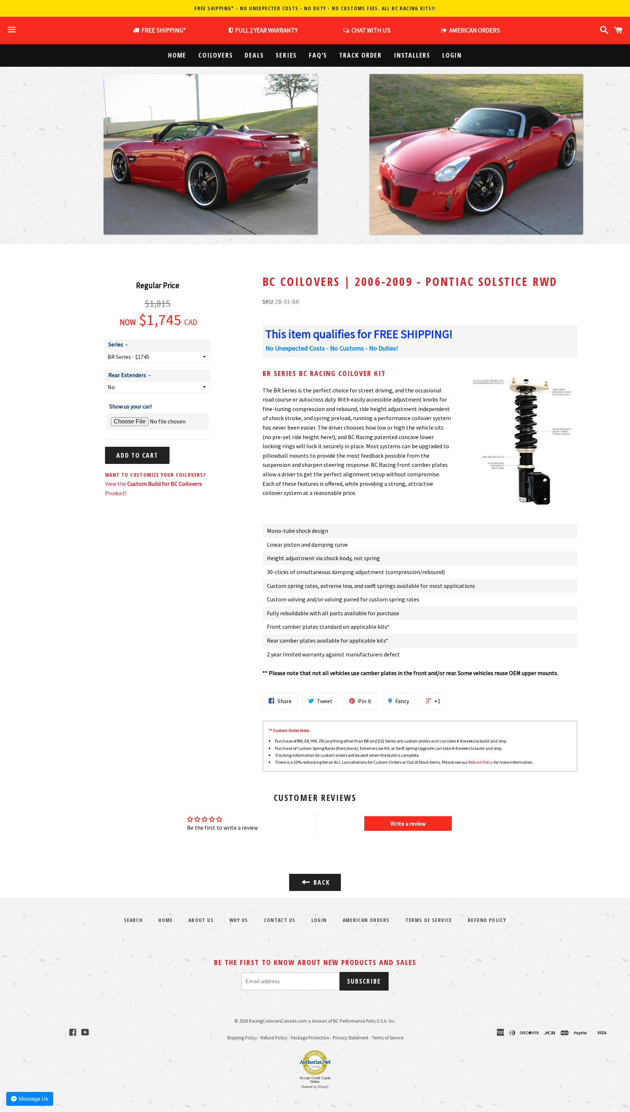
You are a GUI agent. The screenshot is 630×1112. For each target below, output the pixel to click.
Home (177, 55)
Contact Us (280, 920)
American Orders (366, 920)
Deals (254, 55)
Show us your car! (130, 406)
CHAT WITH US (369, 30)
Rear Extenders (127, 375)
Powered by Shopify (315, 1087)
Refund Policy (480, 762)
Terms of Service (428, 920)
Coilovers (215, 55)
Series (286, 55)
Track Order (360, 55)
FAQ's (318, 55)
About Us (201, 920)
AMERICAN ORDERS (473, 30)
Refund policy (487, 920)
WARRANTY (266, 30)
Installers (412, 55)
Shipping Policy (242, 1038)
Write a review (407, 823)
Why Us (238, 920)
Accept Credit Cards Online (315, 1080)
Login (452, 55)
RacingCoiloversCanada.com (278, 1021)
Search (133, 920)
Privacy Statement (350, 1038)
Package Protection (310, 1038)
